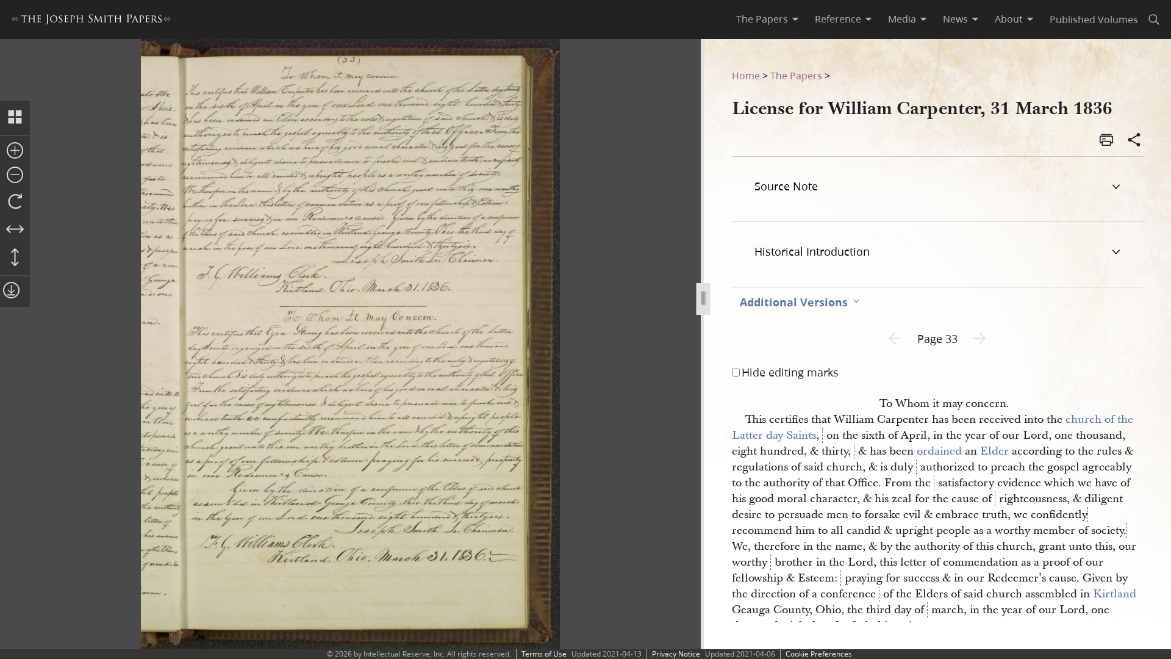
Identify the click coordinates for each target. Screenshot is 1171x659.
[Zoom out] (15, 175)
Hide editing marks (790, 372)
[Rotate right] (15, 202)
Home (746, 75)
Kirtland (1114, 594)
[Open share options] (1134, 141)
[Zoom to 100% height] (15, 258)
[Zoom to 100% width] (15, 230)
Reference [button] (838, 19)
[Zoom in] (15, 151)
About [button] (1009, 19)
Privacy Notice (676, 654)
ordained (939, 451)
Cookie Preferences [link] (819, 654)
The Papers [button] (762, 19)
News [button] (955, 19)
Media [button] (902, 19)
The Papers (796, 75)
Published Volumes (1094, 19)
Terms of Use (544, 654)
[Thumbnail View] (15, 117)
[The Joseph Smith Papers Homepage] (91, 21)
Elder (994, 451)
